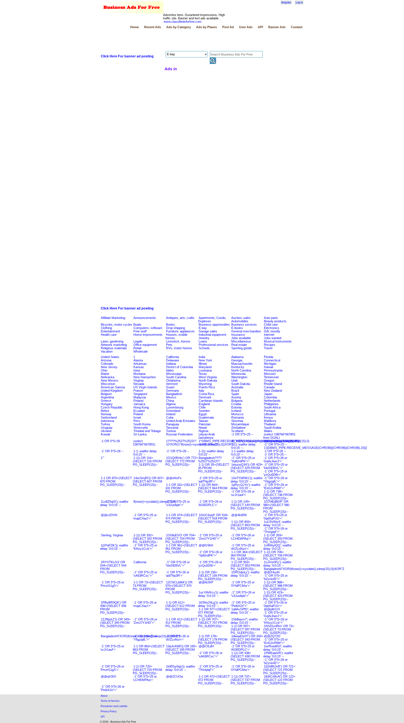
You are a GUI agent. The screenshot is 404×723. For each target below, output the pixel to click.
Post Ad (228, 27)
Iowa (136, 370)
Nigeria (203, 431)
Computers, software (147, 328)
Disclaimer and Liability (114, 706)
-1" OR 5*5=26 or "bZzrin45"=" (275, 661)
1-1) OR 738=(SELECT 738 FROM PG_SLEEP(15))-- (278, 495)
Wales (268, 431)
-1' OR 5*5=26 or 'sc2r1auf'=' (243, 493)
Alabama (237, 357)
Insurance (238, 334)
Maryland (205, 367)
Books (170, 324)
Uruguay (107, 427)
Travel (268, 348)
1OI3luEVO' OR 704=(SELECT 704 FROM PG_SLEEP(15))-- (180, 539)
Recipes (269, 344)
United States (110, 357)
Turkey (105, 424)
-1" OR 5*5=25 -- (275, 444)
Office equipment (145, 344)
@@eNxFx (174, 478)
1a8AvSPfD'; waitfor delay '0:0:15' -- (245, 611)
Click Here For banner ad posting (127, 56)
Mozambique (240, 424)
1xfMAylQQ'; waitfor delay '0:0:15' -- (277, 547)
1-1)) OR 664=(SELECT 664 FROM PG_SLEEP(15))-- (212, 488)
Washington (239, 377)
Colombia (270, 397)
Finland (138, 400)
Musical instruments (278, 341)
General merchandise (246, 331)
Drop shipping (175, 328)
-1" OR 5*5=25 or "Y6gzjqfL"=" (145, 637)
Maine (105, 373)
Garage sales (208, 331)
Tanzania (172, 427)
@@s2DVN (109, 515)
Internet (269, 334)
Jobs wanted (272, 338)
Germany (172, 390)
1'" (102, 458)
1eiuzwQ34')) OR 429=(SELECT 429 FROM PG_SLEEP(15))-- (247, 468)
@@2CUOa (174, 676)
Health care (109, 334)
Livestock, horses (178, 341)
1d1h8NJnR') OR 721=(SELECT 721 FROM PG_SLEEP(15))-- (279, 670)
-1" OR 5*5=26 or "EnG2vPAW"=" (275, 486)
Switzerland (109, 417)
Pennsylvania (273, 370)
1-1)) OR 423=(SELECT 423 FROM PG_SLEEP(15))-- (278, 596)
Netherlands (272, 400)
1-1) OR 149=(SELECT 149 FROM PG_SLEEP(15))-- (245, 505)
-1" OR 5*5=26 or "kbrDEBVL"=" (177, 563)
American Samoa (113, 387)
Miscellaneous (241, 341)
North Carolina (241, 370)
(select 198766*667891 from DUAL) (279, 436)
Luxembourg (174, 407)
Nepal (203, 427)
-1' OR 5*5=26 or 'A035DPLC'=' (210, 503)
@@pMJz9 (272, 609)
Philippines (271, 404)
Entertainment (110, 331)
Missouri (270, 373)
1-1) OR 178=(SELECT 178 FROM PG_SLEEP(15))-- (212, 639)
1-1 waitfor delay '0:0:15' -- (242, 452)
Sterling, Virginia (112, 535)
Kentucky (237, 367)
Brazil (235, 390)
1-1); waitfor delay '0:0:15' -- (243, 446)
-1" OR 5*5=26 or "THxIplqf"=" (275, 530)
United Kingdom (112, 390)
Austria (236, 397)
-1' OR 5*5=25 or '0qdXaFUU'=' (275, 516)
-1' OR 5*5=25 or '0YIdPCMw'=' (243, 584)
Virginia (138, 380)
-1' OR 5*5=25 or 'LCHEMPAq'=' (145, 678)
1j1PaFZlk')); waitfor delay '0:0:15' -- (114, 547)
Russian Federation (179, 434)
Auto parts (271, 318)
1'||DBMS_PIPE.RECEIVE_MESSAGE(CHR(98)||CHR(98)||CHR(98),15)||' (315, 447)
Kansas (138, 367)
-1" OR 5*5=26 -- (177, 451)
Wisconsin (108, 384)
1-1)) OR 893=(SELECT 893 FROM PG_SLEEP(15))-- (245, 525)
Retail (137, 348)
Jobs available (241, 338)
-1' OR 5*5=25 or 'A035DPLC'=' (243, 648)
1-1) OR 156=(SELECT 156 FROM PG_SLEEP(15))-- (212, 576)
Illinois (203, 363)
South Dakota (240, 384)
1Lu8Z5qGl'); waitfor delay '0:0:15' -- (114, 503)
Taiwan (203, 421)
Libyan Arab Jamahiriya (206, 436)
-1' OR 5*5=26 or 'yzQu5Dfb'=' (210, 563)
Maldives (270, 421)
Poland (138, 414)
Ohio (104, 370)
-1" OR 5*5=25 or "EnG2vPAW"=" (275, 641)
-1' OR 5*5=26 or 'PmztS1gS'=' (112, 668)
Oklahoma (173, 380)
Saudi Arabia (272, 427)
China (170, 400)
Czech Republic (112, 407)
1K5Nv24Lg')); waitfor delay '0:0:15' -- (213, 604)
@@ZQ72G (272, 636)
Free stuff (139, 331)
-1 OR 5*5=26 (110, 441)
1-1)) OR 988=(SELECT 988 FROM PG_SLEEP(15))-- (278, 586)
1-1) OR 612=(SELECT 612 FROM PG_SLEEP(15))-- (180, 606)
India (202, 357)
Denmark (205, 397)
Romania (237, 417)
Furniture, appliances (180, 331)
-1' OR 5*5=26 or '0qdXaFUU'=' (275, 604)
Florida (268, 357)
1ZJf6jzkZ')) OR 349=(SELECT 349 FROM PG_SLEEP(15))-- (115, 623)
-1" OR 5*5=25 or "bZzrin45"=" (275, 577)
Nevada (138, 384)
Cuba (169, 417)
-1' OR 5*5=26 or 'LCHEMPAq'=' (243, 537)
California (172, 357)
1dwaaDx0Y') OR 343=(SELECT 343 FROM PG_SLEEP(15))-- (247, 639)
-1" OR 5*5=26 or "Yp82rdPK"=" (210, 553)
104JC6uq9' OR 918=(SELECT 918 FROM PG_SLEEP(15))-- (213, 518)
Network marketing (114, 344)
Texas (203, 373)
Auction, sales (241, 318)
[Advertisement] (176, 40)
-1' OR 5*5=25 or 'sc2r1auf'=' (112, 648)
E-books (237, 328)
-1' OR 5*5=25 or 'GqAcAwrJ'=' (275, 614)
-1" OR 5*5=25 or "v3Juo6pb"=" (177, 503)
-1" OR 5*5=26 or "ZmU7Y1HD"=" (145, 621)
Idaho (170, 370)
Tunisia (171, 431)
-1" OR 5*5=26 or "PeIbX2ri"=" (112, 688)
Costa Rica (206, 394)
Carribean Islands (211, 400)
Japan (268, 394)
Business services (244, 324)
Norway (106, 414)
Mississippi (173, 373)
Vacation (107, 351)
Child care (271, 324)
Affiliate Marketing (113, 318)
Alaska (138, 360)
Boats (137, 324)
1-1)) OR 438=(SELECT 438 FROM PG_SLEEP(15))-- (245, 656)
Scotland (237, 431)
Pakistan (205, 424)
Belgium (106, 394)
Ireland (170, 414)
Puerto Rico (207, 387)
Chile (202, 407)
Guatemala (206, 417)
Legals (137, 341)
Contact (296, 27)
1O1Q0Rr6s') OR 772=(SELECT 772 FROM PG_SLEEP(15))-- (181, 461)
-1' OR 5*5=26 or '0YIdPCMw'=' (243, 668)
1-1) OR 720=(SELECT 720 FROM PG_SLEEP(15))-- (147, 670)
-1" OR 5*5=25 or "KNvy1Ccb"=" (145, 547)
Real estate (239, 344)
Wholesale (140, 351)
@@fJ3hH (206, 545)
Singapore (140, 394)
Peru (136, 421)
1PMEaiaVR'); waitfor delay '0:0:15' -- (278, 654)
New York (205, 360)
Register (286, 2)
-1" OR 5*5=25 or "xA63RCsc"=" (145, 574)
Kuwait (105, 434)
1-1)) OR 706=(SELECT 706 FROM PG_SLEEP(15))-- (278, 555)
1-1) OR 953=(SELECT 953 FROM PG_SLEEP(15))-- (245, 565)
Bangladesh (174, 394)
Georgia (236, 360)
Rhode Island (273, 384)
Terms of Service (110, 700)
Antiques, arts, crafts (180, 318)
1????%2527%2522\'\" (181, 441)
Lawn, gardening (112, 341)
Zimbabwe (238, 427)
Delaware (172, 360)
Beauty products (275, 321)
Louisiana (205, 370)
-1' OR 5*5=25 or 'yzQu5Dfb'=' (275, 473)
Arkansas (140, 363)
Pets (169, 344)
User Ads (245, 27)
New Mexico (109, 380)
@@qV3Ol (108, 676)
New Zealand (273, 390)
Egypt (203, 414)
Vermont (172, 384)
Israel (137, 417)
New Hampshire (144, 377)
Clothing (106, 328)
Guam (170, 387)
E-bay (203, 328)
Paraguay (172, 424)
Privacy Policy (109, 711)
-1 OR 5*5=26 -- (275, 451)
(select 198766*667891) (144, 442)
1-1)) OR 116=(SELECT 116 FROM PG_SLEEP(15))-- (147, 461)
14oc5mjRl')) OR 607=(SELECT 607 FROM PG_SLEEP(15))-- (148, 481)
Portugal (269, 410)
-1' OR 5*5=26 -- (112, 451)
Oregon (269, 380)
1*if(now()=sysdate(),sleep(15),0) (286, 441)
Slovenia (237, 421)
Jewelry (204, 338)
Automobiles (239, 321)
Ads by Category (178, 27)
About (104, 695)
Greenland (173, 410)
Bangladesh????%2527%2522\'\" (210, 459)
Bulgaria (236, 400)
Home (134, 27)
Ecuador (139, 410)
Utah (234, 380)
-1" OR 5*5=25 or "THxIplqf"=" (210, 668)
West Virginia (208, 377)
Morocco (237, 414)
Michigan (270, 363)
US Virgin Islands (145, 387)
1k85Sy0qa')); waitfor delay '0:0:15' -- (180, 668)
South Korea (141, 424)
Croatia (236, 404)
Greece (106, 400)
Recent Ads (152, 27)
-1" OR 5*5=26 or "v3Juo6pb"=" (243, 594)
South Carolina (176, 377)
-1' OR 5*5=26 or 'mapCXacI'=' (145, 604)
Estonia (236, 407)
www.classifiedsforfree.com (183, 21)
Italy (201, 390)
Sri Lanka (139, 434)
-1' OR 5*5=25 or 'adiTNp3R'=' (210, 479)
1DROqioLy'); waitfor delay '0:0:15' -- (245, 574)
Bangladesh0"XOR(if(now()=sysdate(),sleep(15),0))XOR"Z (304, 569)
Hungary (107, 404)
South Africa (272, 407)
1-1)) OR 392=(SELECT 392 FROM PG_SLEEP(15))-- (147, 539)
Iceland (236, 410)
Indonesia (107, 421)
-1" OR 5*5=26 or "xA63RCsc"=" (210, 654)
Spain (235, 394)
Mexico (171, 397)
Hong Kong (141, 407)
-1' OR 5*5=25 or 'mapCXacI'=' (145, 516)
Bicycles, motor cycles (116, 324)
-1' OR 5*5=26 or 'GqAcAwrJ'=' (275, 459)
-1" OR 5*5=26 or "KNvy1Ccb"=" (275, 621)
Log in (299, 2)
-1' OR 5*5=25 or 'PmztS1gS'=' (112, 584)
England (204, 404)
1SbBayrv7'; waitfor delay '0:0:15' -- (244, 621)
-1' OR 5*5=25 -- (275, 454)
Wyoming (205, 384)
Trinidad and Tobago (147, 431)
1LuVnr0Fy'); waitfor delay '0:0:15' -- (277, 563)
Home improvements (147, 334)
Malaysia (139, 397)
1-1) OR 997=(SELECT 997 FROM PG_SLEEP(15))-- (245, 629)
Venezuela (140, 427)
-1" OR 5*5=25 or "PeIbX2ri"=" (243, 604)
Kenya (268, 417)
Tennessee (271, 377)
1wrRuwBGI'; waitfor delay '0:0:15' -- (277, 648)
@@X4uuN (272, 572)
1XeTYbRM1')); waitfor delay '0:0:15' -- (247, 479)
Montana (139, 373)
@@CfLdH (206, 646)
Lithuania (270, 414)
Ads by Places (206, 27)
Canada (269, 387)
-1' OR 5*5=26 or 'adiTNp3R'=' (177, 574)
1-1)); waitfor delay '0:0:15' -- (211, 452)
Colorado (107, 363)
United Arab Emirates (180, 421)
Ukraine (106, 431)
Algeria (170, 404)
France (138, 390)
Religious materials (114, 348)
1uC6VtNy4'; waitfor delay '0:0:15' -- (277, 523)
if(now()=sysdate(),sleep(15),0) (154, 501)
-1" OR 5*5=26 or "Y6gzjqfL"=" (275, 479)
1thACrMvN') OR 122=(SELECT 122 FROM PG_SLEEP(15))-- (279, 680)
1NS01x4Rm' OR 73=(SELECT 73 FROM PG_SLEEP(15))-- (278, 629)
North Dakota (208, 380)
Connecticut (272, 360)
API (260, 27)
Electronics (271, 328)
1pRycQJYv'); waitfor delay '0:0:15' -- (245, 486)
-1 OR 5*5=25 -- (242, 434)
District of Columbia (179, 367)
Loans (203, 341)
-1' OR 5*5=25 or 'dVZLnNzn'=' (243, 547)
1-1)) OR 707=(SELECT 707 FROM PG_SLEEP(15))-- (212, 623)
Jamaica (139, 404)
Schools (204, 348)
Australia (237, 387)
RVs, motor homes (179, 348)
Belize (105, 410)
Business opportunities (214, 324)
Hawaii (268, 367)
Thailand (269, 424)
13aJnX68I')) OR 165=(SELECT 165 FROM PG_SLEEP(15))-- (181, 650)
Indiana (171, 363)
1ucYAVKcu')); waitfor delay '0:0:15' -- (213, 594)
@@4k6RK (239, 515)
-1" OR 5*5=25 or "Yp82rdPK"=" (243, 459)
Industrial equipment (212, 334)
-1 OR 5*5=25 (208, 444)
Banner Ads (277, 27)
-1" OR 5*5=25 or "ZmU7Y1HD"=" (210, 537)
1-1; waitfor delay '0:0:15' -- (145, 452)
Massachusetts (241, 363)
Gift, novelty (272, 331)
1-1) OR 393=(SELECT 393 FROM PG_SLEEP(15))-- (278, 539)
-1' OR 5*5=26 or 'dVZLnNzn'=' (177, 637)
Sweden (204, 410)
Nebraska (107, 377)
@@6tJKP (206, 582)
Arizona (106, 360)
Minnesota (238, 373)
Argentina (107, 397)
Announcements (144, 318)
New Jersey (109, 367)
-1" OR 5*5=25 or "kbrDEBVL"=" (275, 466)
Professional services (213, 344)
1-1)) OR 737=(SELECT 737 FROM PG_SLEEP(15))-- (245, 680)
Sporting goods (241, 348)
